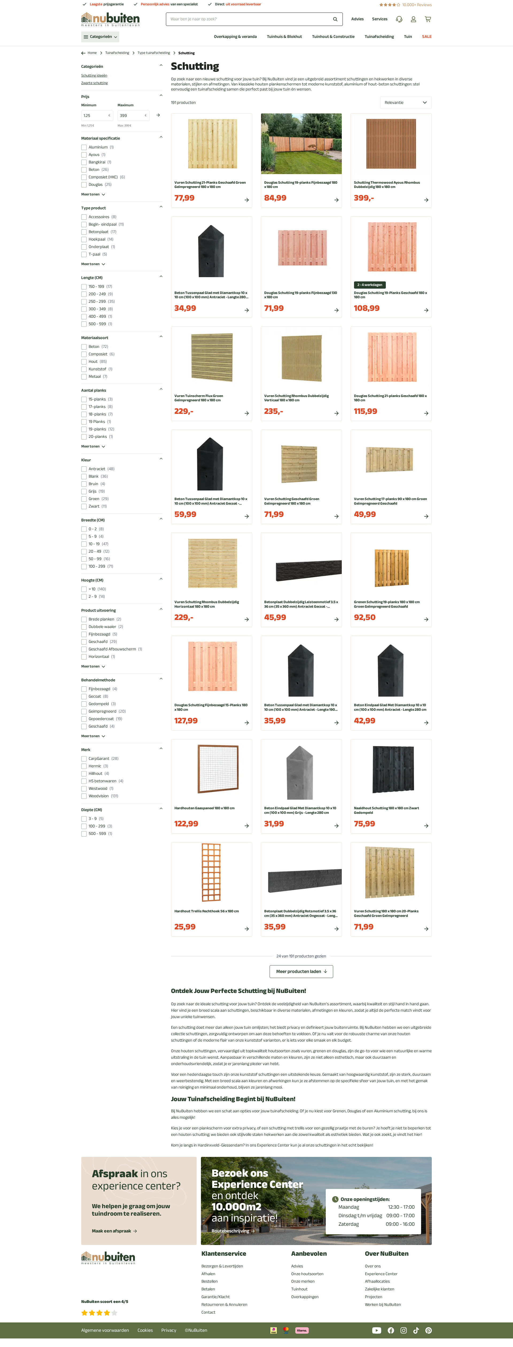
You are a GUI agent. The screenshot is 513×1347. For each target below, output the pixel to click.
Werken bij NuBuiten (383, 1305)
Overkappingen (305, 1297)
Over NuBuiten (387, 1253)
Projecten (373, 1297)
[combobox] (254, 19)
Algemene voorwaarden (105, 1330)
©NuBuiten (196, 1330)
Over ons (373, 1266)
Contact (208, 1312)
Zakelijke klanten (379, 1289)
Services (379, 19)
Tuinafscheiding (379, 36)
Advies (357, 19)
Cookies (145, 1330)
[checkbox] (84, 147)
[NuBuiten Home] (110, 19)
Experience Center (381, 1274)
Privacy (168, 1330)
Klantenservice (223, 1253)
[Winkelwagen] (428, 19)
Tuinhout (299, 1289)
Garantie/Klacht (215, 1297)
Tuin (408, 36)
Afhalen (208, 1274)
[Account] (413, 19)
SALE (427, 36)
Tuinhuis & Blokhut (284, 36)
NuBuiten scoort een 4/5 (104, 1301)
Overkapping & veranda (235, 36)
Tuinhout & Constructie (333, 36)
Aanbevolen (309, 1253)
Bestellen (209, 1281)
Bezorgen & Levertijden (222, 1266)
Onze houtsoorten (307, 1274)
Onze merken (303, 1281)
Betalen (208, 1289)
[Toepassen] (158, 115)
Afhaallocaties (377, 1281)
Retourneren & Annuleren (224, 1305)
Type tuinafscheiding (154, 53)
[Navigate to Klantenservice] (399, 19)
